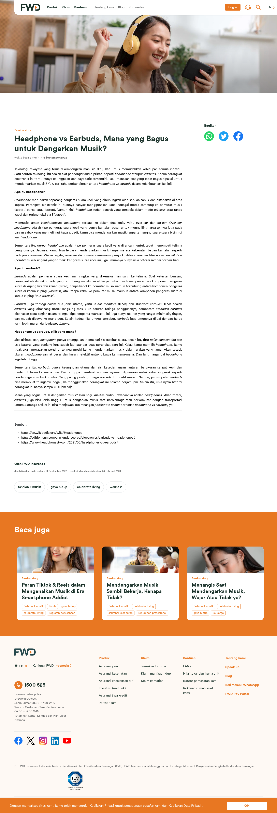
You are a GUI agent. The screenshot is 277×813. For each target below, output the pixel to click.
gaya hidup (59, 487)
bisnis (52, 606)
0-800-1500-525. (26, 698)
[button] (52, 7)
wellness (116, 487)
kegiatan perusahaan (62, 613)
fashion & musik (29, 487)
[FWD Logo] (30, 7)
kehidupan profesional (152, 613)
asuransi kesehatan (120, 613)
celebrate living (88, 487)
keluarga (218, 613)
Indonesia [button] (62, 665)
